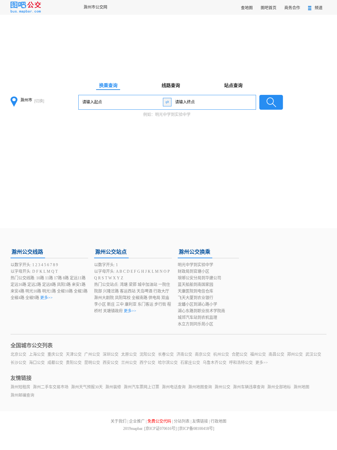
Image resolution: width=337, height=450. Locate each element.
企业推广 (137, 421)
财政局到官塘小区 (193, 271)
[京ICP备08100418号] (196, 428)
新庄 (111, 304)
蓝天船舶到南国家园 (195, 284)
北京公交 (18, 354)
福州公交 (258, 354)
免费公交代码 (159, 421)
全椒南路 (139, 297)
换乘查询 (108, 85)
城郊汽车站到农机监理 (197, 317)
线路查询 (171, 85)
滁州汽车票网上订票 (141, 387)
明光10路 (33, 291)
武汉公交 (313, 354)
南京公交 (203, 354)
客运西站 (128, 291)
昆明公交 (92, 362)
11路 (49, 278)
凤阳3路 (64, 284)
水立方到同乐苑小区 (195, 324)
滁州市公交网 (95, 7)
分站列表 (182, 421)
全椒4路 (17, 297)
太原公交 (129, 354)
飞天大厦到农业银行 (195, 297)
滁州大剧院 (104, 297)
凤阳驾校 (123, 297)
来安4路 (17, 291)
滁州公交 (222, 387)
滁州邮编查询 (22, 395)
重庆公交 (55, 354)
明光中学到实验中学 (173, 114)
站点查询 (233, 85)
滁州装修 (113, 387)
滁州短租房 (20, 387)
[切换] (39, 101)
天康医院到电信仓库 (195, 291)
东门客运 (145, 304)
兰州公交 (129, 362)
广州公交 (92, 354)
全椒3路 (81, 291)
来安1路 (79, 284)
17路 (58, 278)
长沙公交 (18, 362)
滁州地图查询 (200, 387)
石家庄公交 (190, 362)
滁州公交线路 (27, 252)
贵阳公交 (74, 362)
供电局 (154, 297)
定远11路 (78, 278)
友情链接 (200, 421)
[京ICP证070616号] (160, 428)
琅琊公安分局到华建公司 (199, 278)
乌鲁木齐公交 (214, 362)
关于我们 (118, 421)
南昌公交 (276, 354)
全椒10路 (65, 291)
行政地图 (218, 421)
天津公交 (74, 354)
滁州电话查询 (174, 387)
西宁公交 (147, 362)
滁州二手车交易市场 (50, 387)
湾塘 (124, 284)
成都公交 (55, 362)
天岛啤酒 (144, 291)
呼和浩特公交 (241, 362)
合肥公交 (239, 354)
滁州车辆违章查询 (249, 387)
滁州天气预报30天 (87, 387)
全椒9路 (32, 297)
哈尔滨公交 (168, 362)
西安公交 (110, 362)
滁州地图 (301, 387)
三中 (120, 304)
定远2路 (34, 284)
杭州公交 (221, 354)
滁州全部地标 (279, 387)
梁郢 (133, 284)
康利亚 (131, 304)
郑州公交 (295, 354)
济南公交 (184, 354)
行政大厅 (161, 291)
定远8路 (49, 284)
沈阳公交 (147, 354)
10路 (40, 278)
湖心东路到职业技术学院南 (201, 311)
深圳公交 (110, 354)
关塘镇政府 (113, 311)
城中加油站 (147, 284)
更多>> (46, 297)
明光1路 (49, 291)
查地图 (247, 8)
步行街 (160, 304)
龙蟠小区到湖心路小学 (197, 304)
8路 (66, 278)
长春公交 (166, 354)
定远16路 (18, 284)
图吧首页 (268, 8)
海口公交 (37, 362)
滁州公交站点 (111, 252)
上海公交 (37, 354)
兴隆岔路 (111, 291)
